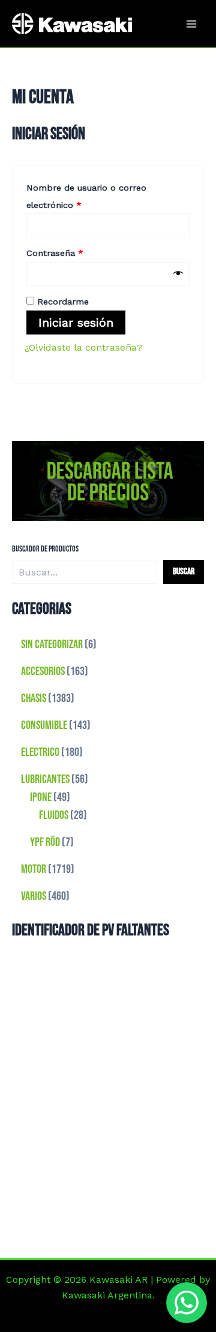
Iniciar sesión (75, 322)
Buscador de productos (45, 549)
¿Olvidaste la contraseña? (83, 347)
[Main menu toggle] (191, 23)
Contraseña (75, 251)
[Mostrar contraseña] (178, 274)
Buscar (183, 571)
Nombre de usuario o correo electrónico (86, 194)
